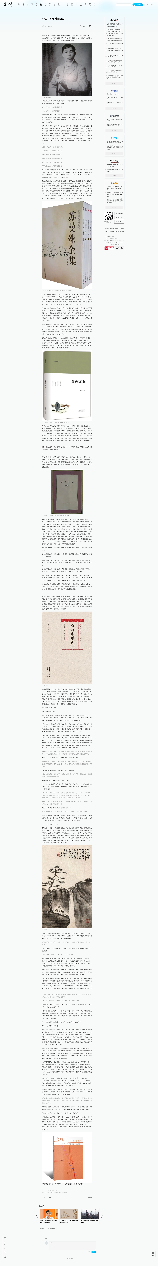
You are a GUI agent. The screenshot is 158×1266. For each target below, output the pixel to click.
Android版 (120, 213)
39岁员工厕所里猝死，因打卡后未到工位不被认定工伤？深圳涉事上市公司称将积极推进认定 (114, 25)
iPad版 (119, 222)
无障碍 (151, 4)
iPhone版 (120, 217)
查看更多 (114, 108)
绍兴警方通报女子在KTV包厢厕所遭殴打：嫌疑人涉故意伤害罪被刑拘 (114, 50)
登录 (146, 4)
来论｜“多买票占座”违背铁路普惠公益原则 (114, 120)
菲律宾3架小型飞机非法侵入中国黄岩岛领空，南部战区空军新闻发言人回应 (114, 77)
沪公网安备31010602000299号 (111, 238)
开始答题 (114, 175)
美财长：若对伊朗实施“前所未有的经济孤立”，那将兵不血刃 (115, 124)
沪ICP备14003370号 (109, 236)
